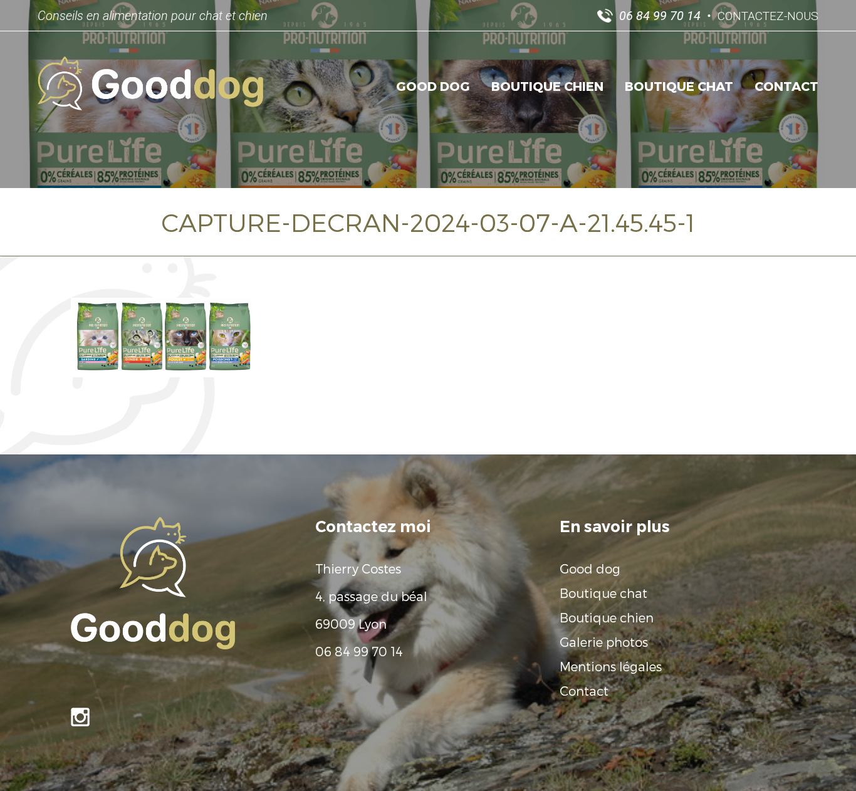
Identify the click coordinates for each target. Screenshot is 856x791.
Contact (786, 85)
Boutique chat (679, 85)
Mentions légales (611, 666)
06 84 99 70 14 (359, 651)
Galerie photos (604, 641)
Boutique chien (547, 85)
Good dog (433, 85)
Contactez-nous (768, 16)
